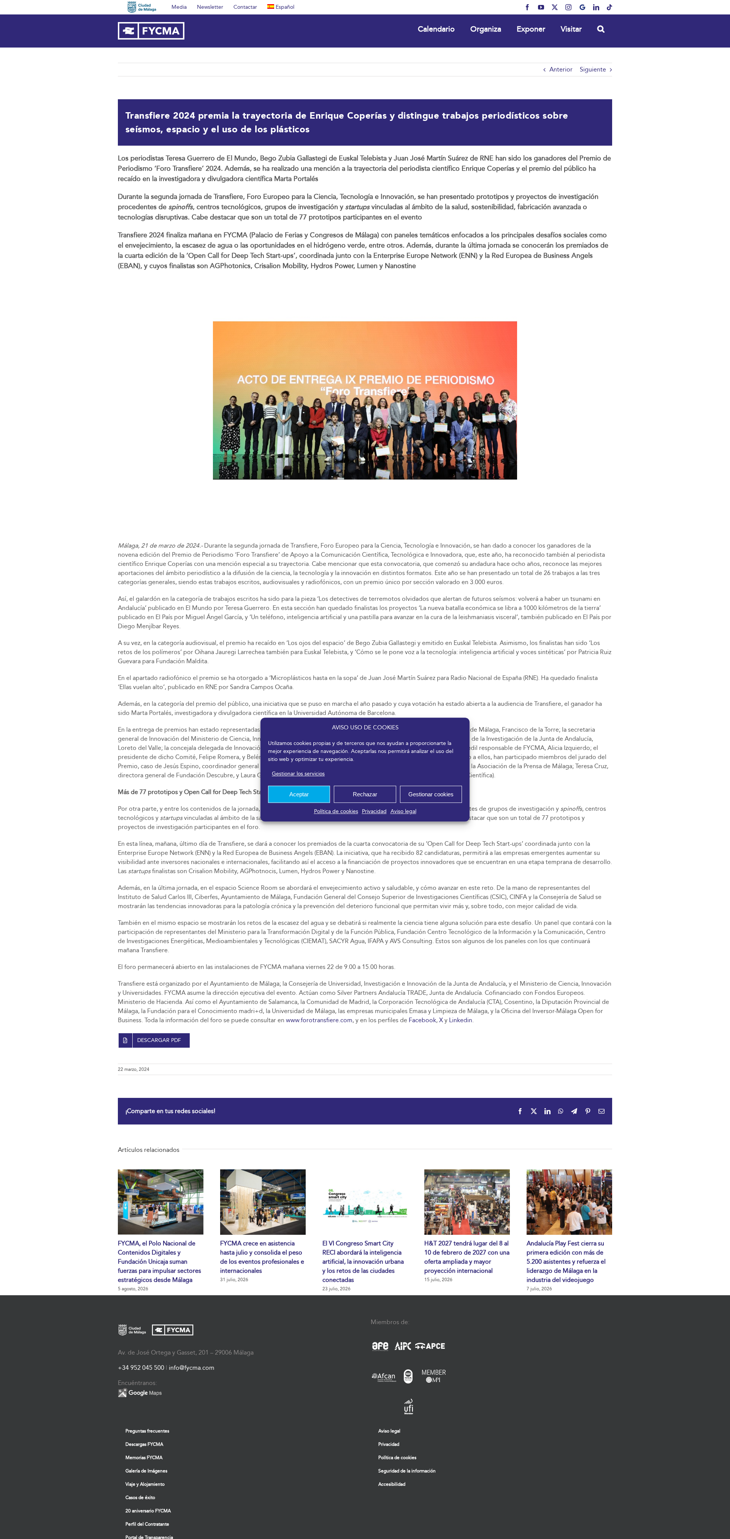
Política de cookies (336, 811)
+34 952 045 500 (141, 1367)
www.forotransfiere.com (319, 1020)
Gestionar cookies (431, 794)
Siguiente (593, 69)
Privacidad (374, 811)
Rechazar (365, 794)
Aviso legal (403, 811)
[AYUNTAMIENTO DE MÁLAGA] (142, 7)
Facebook (422, 1020)
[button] (600, 28)
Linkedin (460, 1020)
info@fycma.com (191, 1367)
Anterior (561, 69)
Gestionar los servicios (298, 773)
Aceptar (299, 794)
